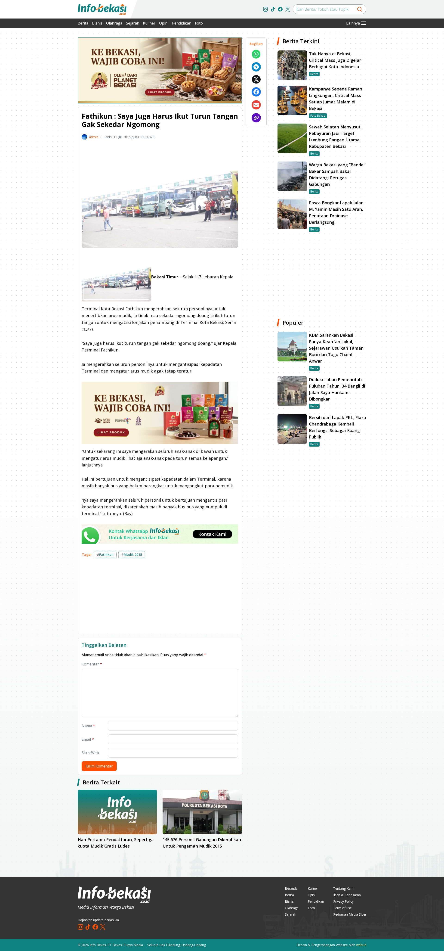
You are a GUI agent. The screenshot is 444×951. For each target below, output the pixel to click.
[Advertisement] (53, 106)
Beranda (291, 888)
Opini (163, 23)
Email (88, 739)
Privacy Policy (343, 901)
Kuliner (149, 23)
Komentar (92, 664)
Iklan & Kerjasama (347, 895)
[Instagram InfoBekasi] (265, 9)
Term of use (342, 908)
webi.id (361, 945)
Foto (199, 23)
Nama (88, 725)
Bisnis (97, 23)
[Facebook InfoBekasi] (280, 9)
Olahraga (114, 23)
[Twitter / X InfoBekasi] (287, 9)
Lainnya (353, 23)
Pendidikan (181, 23)
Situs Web (90, 752)
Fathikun (105, 554)
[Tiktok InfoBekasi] (273, 9)
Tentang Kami (343, 888)
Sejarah (132, 23)
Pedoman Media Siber (349, 914)
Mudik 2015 (131, 554)
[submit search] (359, 9)
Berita (83, 23)
